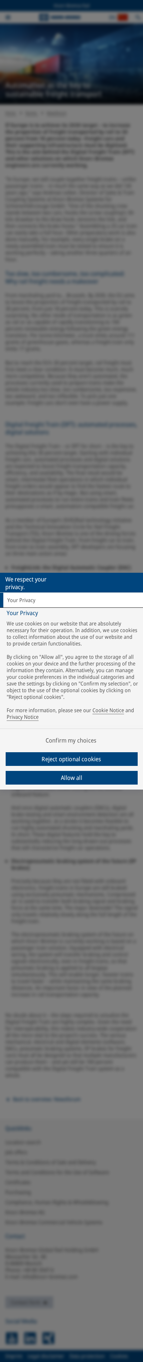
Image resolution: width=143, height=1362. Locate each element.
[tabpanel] (72, 666)
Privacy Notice (23, 717)
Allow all (71, 778)
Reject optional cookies (71, 759)
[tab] (71, 600)
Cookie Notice (108, 710)
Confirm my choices (71, 740)
